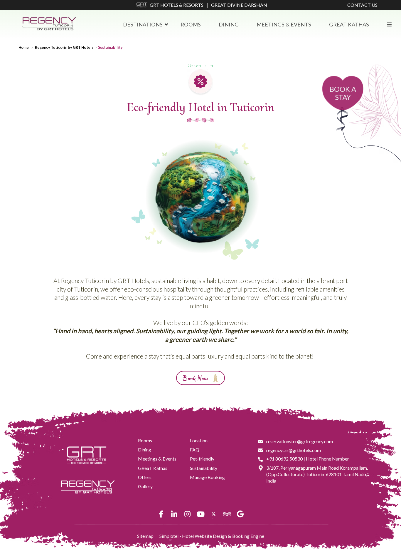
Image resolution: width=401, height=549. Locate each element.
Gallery (145, 486)
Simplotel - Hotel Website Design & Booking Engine (211, 536)
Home (23, 47)
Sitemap (145, 536)
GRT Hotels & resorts (176, 5)
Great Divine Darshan (239, 5)
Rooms (191, 24)
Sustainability (203, 468)
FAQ (194, 449)
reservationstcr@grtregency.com (299, 441)
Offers (144, 477)
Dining (229, 24)
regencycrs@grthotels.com (293, 450)
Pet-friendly (202, 458)
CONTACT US (362, 5)
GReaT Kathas (349, 24)
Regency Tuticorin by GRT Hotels (64, 47)
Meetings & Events (284, 24)
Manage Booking (207, 477)
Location (199, 440)
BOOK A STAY (343, 93)
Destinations (143, 24)
